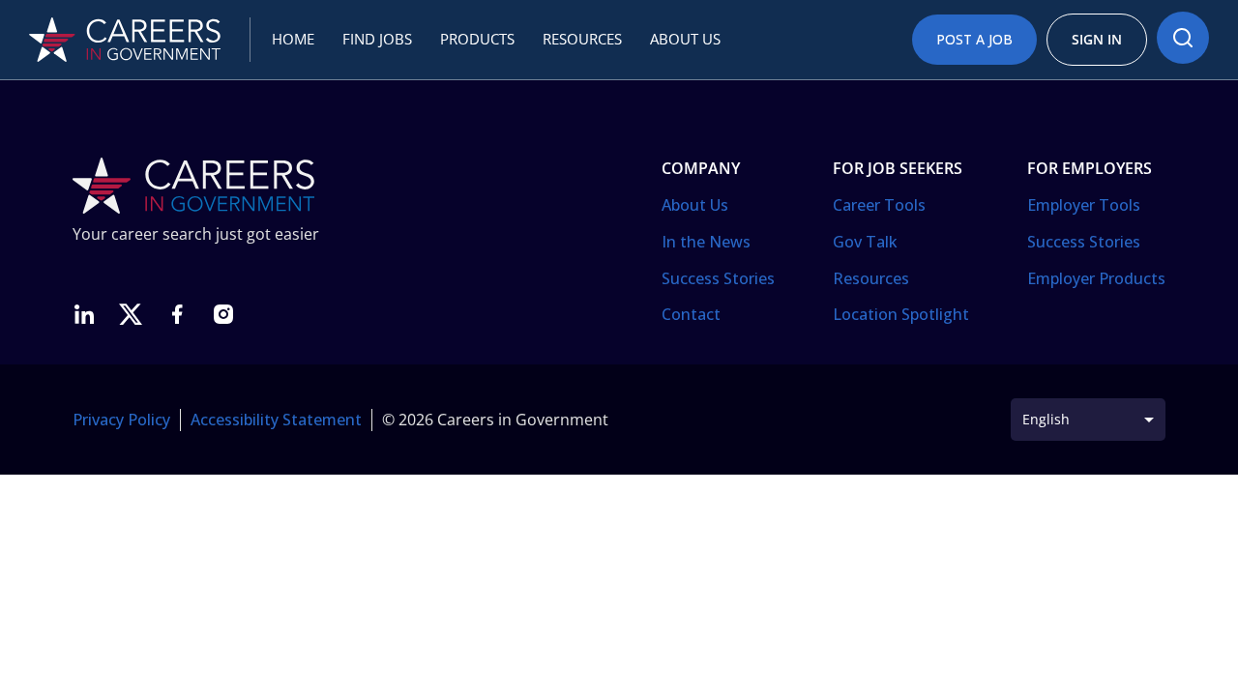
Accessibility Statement (276, 419)
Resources (582, 38)
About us (685, 38)
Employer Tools (1083, 205)
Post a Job (974, 39)
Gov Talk (865, 241)
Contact (691, 314)
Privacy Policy (121, 419)
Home (293, 38)
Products (477, 38)
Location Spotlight (901, 314)
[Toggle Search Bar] (1183, 38)
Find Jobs (377, 38)
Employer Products (1096, 278)
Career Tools (879, 205)
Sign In (1097, 39)
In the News (706, 241)
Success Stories (718, 278)
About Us (695, 205)
